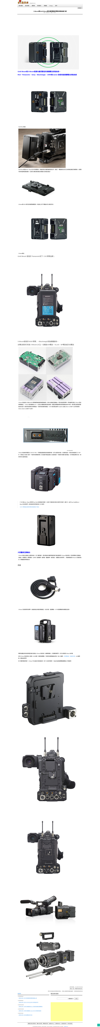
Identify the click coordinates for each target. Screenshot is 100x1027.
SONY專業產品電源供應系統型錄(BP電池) (29, 507)
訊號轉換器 (66, 656)
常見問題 (70, 1023)
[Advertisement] (50, 24)
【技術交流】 (21, 998)
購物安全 (58, 1023)
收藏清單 (46, 1023)
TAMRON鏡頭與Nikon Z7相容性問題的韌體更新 (33, 1006)
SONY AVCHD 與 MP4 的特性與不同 (31, 1002)
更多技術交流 (79, 988)
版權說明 (64, 1023)
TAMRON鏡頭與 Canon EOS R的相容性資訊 (32, 1010)
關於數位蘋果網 (32, 1023)
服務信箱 (66, 1026)
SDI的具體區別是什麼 (28, 1015)
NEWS (19, 993)
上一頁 (72, 988)
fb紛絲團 (40, 1023)
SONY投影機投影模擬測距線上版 (30, 998)
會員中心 (52, 1023)
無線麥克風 (72, 656)
